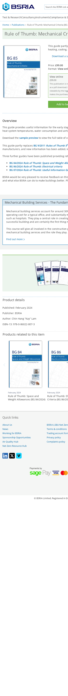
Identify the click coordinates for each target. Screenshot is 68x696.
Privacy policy (54, 437)
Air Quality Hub (10, 441)
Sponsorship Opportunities (16, 437)
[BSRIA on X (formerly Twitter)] (12, 457)
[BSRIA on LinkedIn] (5, 457)
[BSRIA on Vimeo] (19, 457)
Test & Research (11, 17)
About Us (7, 424)
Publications (18, 24)
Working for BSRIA (11, 433)
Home (5, 24)
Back (4, 364)
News (5, 429)
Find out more (14, 239)
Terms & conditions (57, 429)
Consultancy (28, 17)
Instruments (43, 17)
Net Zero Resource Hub (14, 445)
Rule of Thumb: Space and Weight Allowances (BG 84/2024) (26, 397)
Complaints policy (56, 441)
